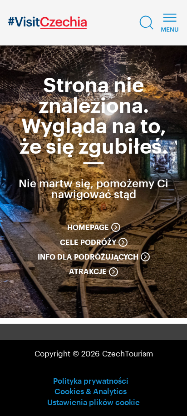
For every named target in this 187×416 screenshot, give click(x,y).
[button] (146, 23)
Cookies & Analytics (90, 391)
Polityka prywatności (90, 380)
